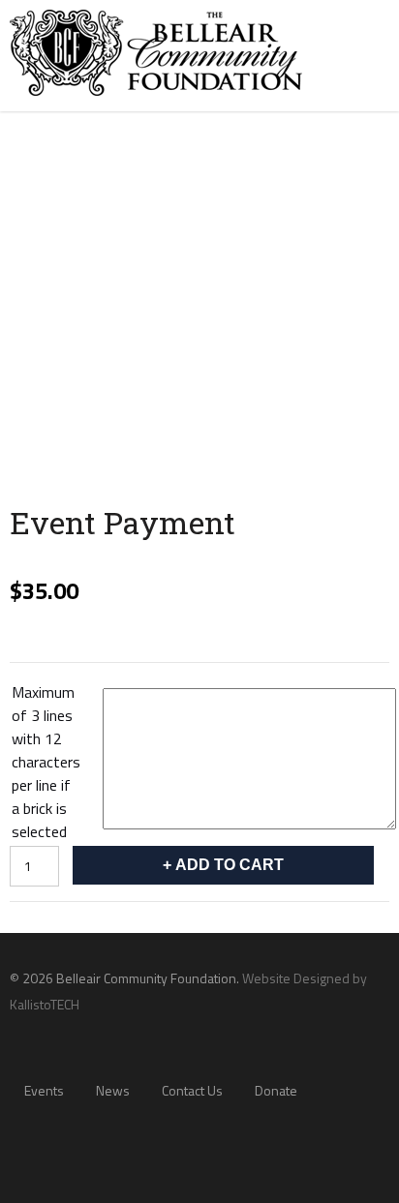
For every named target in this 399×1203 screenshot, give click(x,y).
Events (44, 1090)
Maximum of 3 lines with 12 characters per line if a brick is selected (46, 761)
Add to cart (229, 865)
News (113, 1090)
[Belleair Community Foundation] (156, 99)
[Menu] (364, 45)
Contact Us (192, 1090)
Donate (276, 1090)
